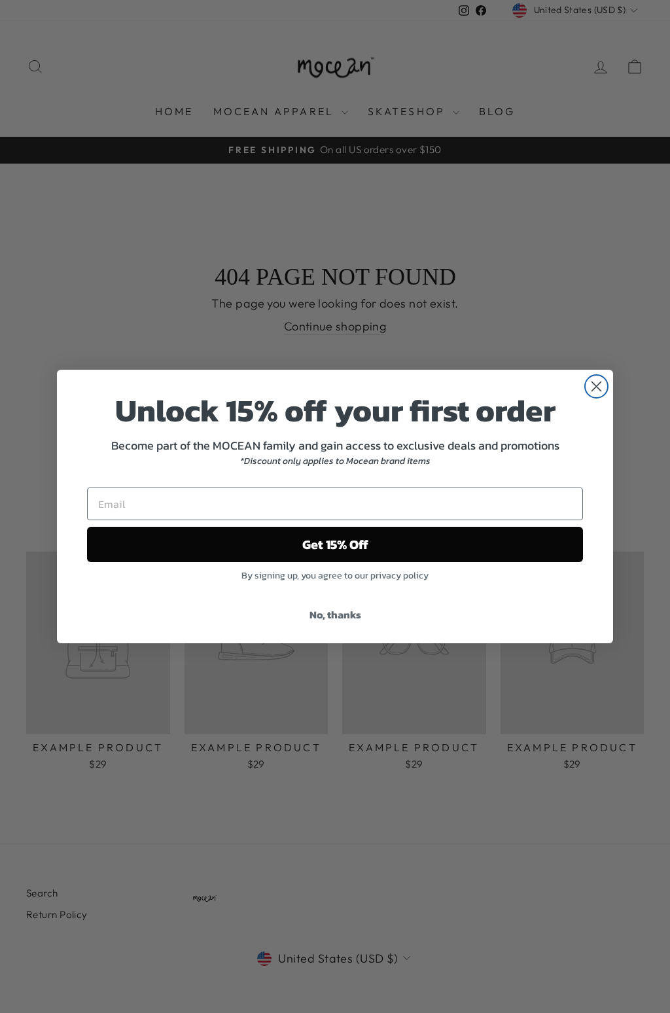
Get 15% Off (335, 544)
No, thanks (335, 614)
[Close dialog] (596, 386)
